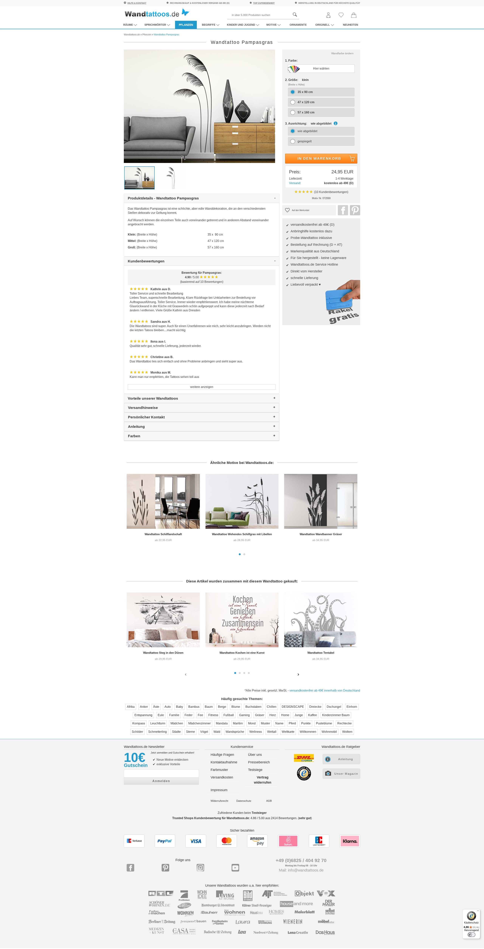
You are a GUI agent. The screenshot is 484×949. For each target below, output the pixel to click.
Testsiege (255, 770)
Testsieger (259, 812)
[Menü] (478, 911)
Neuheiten (350, 24)
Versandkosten (222, 777)
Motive (271, 24)
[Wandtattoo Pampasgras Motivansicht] (170, 177)
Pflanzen (186, 24)
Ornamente (298, 24)
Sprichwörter (155, 24)
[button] (239, 554)
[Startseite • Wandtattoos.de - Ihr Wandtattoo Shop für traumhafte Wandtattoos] (157, 13)
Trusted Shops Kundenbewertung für (210, 818)
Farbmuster (219, 770)
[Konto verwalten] (328, 15)
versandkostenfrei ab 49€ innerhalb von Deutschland (324, 690)
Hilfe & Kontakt (136, 3)
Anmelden (161, 781)
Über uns (255, 755)
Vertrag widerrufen (262, 779)
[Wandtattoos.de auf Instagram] (200, 867)
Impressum (219, 790)
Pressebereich (259, 762)
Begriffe (208, 24)
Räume (128, 24)
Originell (322, 24)
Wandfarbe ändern (342, 53)
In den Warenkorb (319, 158)
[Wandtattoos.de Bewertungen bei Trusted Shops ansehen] (304, 779)
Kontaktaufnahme (224, 762)
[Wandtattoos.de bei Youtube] (235, 867)
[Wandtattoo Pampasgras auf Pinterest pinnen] (354, 210)
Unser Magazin (346, 773)
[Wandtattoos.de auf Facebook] (130, 867)
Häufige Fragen (222, 755)
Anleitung (345, 759)
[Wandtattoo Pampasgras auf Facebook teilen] (342, 210)
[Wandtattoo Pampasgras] (199, 106)
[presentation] (186, 674)
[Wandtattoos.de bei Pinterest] (165, 867)
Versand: (295, 183)
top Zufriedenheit (264, 3)
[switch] (471, 934)
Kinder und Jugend (241, 24)
